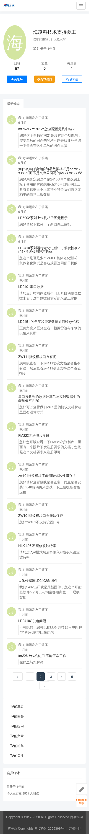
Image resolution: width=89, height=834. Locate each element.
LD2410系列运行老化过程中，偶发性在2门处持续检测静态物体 (49, 249)
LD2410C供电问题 (32, 620)
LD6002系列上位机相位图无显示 (43, 217)
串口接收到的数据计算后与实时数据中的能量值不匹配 (49, 398)
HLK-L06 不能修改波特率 (37, 545)
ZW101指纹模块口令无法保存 (40, 515)
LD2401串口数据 (31, 286)
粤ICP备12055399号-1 (50, 828)
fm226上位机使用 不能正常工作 (42, 655)
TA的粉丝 (17, 745)
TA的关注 (17, 755)
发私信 (73, 79)
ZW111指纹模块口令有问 (37, 356)
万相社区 (75, 828)
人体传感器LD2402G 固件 (38, 580)
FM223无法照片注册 (33, 435)
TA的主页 (17, 706)
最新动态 (13, 103)
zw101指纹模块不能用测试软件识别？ (47, 475)
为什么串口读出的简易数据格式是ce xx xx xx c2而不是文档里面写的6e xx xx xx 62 (50, 170)
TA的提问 (17, 726)
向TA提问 (46, 79)
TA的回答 (17, 716)
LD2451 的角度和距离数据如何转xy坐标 (48, 321)
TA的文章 (17, 735)
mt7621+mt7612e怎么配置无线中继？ (46, 128)
